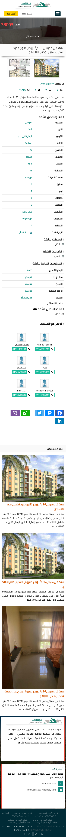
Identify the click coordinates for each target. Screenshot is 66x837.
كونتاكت (50, 729)
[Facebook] (59, 413)
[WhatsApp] (25, 413)
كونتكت (5, 813)
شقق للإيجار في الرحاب (45, 816)
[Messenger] (49, 413)
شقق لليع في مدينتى (23, 813)
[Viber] (15, 413)
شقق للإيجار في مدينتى (48, 813)
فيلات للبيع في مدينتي (17, 820)
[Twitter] (39, 413)
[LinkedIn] (59, 421)
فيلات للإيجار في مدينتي (19, 822)
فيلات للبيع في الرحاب (42, 820)
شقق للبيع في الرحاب (19, 816)
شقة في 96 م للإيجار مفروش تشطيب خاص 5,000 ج (33, 584)
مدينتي (21, 734)
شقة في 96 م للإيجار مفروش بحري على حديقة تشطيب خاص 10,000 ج (34, 694)
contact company (45, 826)
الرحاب (11, 734)
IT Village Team (41, 830)
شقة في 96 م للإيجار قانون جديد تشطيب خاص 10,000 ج (35, 507)
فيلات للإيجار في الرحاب (46, 822)
